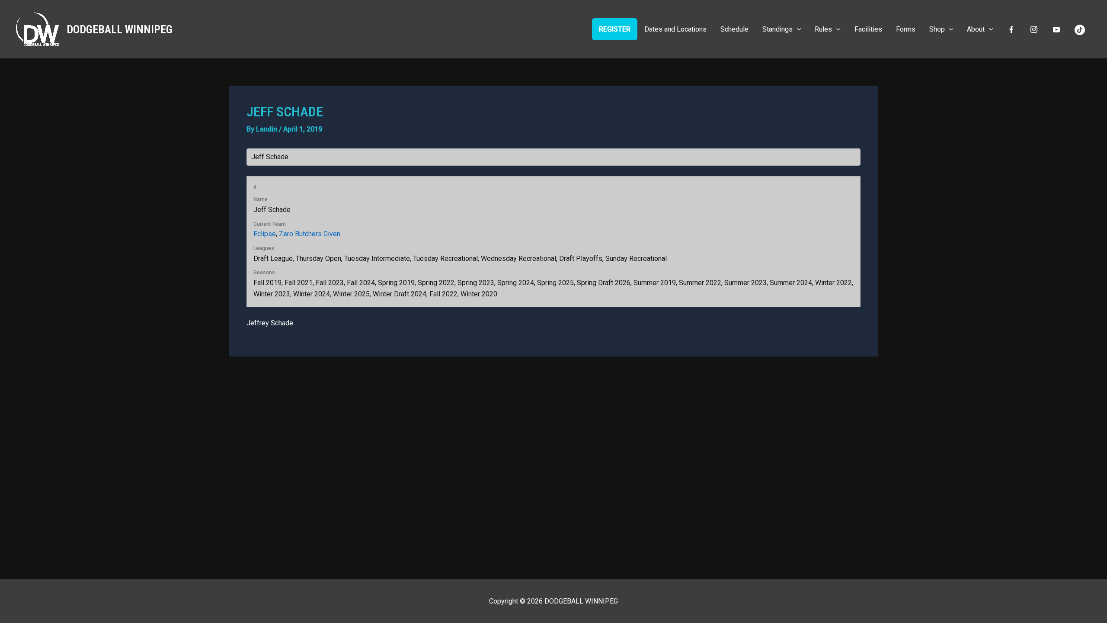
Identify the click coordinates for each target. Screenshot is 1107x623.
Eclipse (264, 234)
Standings (777, 29)
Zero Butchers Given (309, 234)
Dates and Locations (675, 29)
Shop (937, 29)
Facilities (868, 29)
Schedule (734, 29)
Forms (905, 29)
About (976, 29)
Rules (823, 29)
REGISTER (614, 29)
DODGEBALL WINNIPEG (120, 29)
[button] (797, 29)
